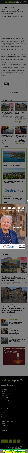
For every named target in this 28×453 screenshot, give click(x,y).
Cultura (3, 117)
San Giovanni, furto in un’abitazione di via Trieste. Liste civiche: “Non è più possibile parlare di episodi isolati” (14, 233)
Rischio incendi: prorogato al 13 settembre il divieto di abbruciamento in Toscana (17, 340)
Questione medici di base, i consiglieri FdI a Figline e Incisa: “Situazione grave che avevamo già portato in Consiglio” (20, 138)
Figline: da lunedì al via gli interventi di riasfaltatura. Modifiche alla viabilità (7, 137)
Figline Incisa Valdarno (6, 142)
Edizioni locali (9, 7)
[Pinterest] (14, 97)
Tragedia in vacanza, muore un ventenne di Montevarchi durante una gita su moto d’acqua (13, 218)
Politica (16, 143)
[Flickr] (18, 441)
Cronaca (3, 7)
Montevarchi (15, 7)
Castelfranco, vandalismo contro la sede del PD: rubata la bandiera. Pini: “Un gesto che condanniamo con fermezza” (14, 226)
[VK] (17, 97)
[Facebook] (7, 97)
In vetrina (5, 162)
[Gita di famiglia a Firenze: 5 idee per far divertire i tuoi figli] (14, 173)
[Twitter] (10, 441)
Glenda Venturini (7, 16)
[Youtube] (14, 441)
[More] (23, 97)
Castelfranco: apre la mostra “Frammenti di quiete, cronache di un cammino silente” (7, 114)
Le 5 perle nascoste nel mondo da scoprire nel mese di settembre (12, 164)
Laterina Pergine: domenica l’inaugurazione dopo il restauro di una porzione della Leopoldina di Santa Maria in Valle (20, 116)
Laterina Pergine (18, 121)
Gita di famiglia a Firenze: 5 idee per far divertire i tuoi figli (13, 181)
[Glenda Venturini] (2, 16)
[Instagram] (6, 441)
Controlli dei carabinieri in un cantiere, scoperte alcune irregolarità (21, 247)
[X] (10, 97)
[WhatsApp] (20, 97)
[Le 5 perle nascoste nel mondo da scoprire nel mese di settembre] (14, 156)
